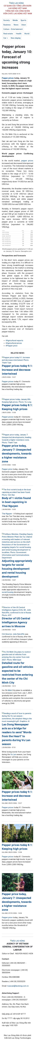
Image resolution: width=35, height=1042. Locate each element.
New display (16, 38)
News (16, 25)
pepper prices (27, 161)
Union (23, 25)
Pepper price (7, 469)
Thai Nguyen (7, 514)
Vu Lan (13, 754)
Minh (10, 690)
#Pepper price (11, 346)
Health (18, 34)
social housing (7, 592)
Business (7, 25)
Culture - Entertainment (13, 29)
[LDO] (17, 360)
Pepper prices (8, 78)
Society (6, 20)
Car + (5, 38)
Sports (23, 20)
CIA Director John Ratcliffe (13, 634)
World (26, 34)
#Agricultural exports (14, 340)
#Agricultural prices (14, 343)
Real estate (8, 34)
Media (15, 20)
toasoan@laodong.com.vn (18, 986)
